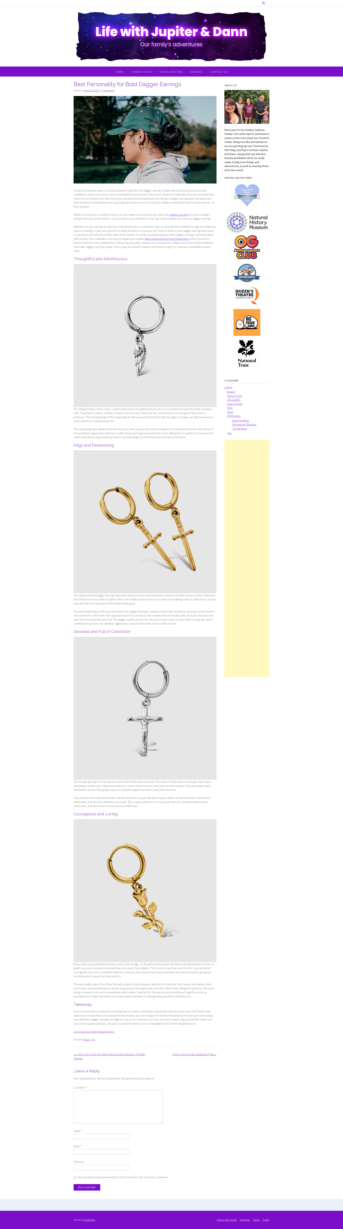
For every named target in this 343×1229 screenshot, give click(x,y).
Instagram (245, 1220)
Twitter (266, 1220)
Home (119, 71)
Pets (230, 407)
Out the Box (89, 1219)
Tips (229, 433)
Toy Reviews (239, 428)
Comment (80, 1087)
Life (93, 1039)
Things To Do (141, 71)
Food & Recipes (171, 71)
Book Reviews (240, 420)
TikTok (256, 1220)
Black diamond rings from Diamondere (167, 238)
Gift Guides (233, 399)
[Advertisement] (246, 558)
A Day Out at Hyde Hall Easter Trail (195, 1054)
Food (230, 411)
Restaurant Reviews (244, 424)
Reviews (196, 71)
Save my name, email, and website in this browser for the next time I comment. (122, 1177)
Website (79, 1161)
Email (77, 1146)
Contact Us (219, 71)
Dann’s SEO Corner (227, 1220)
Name (78, 1130)
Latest (228, 387)
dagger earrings (179, 214)
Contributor (108, 90)
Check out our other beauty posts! (94, 1031)
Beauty (86, 1039)
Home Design (235, 403)
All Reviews (233, 415)
